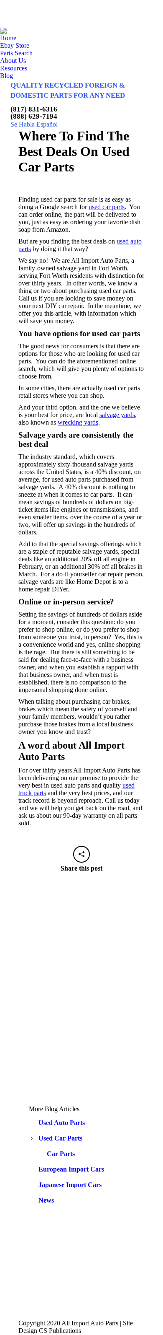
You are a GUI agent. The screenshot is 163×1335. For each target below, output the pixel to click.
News (46, 1200)
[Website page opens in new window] (61, 1300)
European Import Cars (71, 1169)
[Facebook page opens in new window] (61, 1262)
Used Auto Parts (61, 1122)
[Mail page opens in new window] (61, 1288)
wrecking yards (78, 422)
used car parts (107, 206)
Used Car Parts (60, 1138)
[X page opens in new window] (61, 1275)
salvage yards (117, 414)
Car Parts (61, 1153)
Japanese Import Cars (70, 1184)
